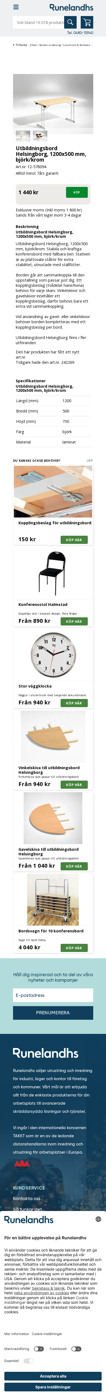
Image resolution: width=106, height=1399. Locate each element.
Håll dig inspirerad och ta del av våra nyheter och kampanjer (53, 977)
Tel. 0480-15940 (80, 32)
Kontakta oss (26, 1198)
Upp (90, 460)
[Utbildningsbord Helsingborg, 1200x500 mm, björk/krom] (53, 103)
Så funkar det (27, 1209)
